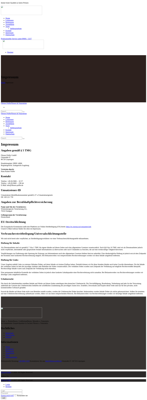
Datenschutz (10, 335)
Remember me (22, 396)
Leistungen (10, 349)
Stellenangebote (11, 357)
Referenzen (10, 351)
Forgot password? (7, 396)
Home (3, 83)
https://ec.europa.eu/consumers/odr (78, 227)
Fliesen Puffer (6, 372)
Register (8, 387)
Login (8, 385)
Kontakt (8, 337)
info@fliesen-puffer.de (53, 361)
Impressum (9, 333)
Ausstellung (10, 353)
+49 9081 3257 (24, 361)
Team (8, 355)
